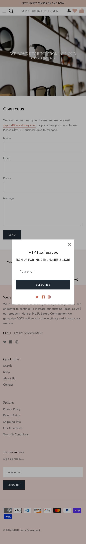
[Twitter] (37, 296)
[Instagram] (49, 296)
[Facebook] (43, 296)
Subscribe (43, 285)
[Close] (69, 244)
